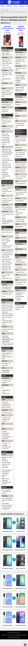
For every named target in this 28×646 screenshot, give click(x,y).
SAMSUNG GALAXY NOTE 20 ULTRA (7, 28)
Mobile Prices (9, 6)
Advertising (18, 635)
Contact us (11, 635)
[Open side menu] (2, 2)
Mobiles (2, 6)
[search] (25, 2)
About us (4, 635)
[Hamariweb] (14, 2)
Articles (15, 6)
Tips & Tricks (22, 6)
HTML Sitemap (16, 637)
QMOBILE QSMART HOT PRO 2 (21, 28)
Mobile (6, 10)
